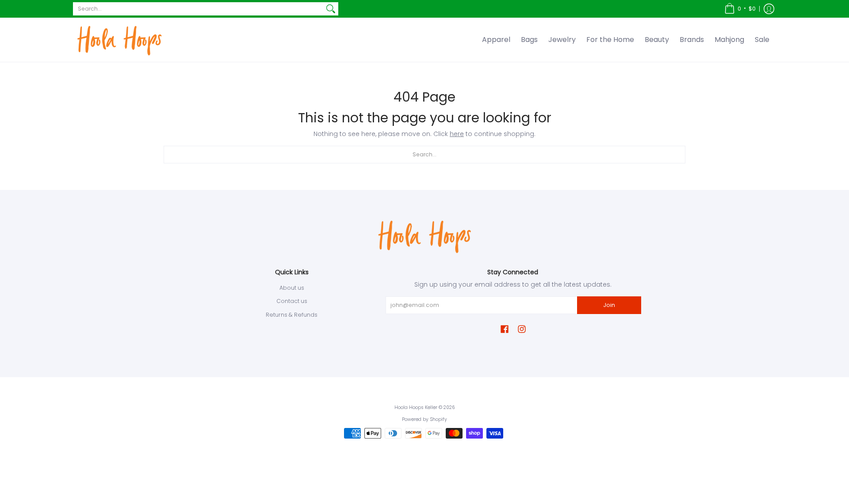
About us (291, 288)
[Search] (330, 8)
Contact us (291, 301)
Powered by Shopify (424, 419)
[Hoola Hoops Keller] (119, 40)
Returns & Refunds (291, 314)
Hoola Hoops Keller (415, 407)
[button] (740, 9)
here (457, 133)
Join (609, 305)
